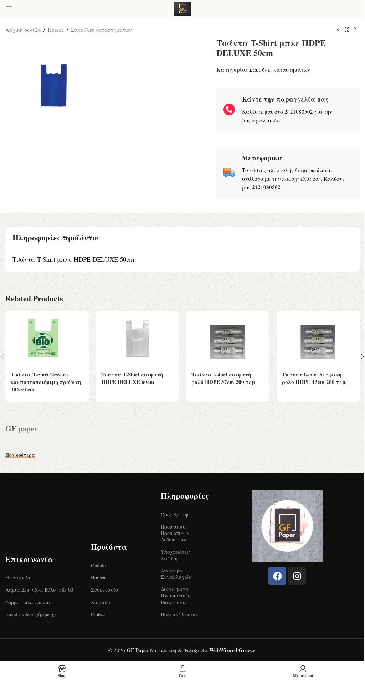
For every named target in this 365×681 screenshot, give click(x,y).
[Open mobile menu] (9, 9)
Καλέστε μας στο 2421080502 (277, 111)
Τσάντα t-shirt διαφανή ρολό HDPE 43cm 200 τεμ (314, 378)
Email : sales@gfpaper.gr (30, 614)
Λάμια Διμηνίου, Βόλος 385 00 (39, 589)
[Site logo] (182, 7)
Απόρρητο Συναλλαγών (176, 573)
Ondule (98, 565)
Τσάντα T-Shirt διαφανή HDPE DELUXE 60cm (132, 378)
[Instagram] (297, 576)
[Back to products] (347, 30)
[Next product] (355, 30)
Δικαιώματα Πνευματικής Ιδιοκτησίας (175, 595)
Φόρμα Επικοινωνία (27, 602)
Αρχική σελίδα (23, 29)
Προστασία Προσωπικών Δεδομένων (175, 533)
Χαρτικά (100, 602)
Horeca (56, 29)
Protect (98, 614)
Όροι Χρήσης (175, 514)
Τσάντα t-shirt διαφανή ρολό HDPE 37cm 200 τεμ (223, 378)
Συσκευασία (105, 589)
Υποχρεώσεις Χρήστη (176, 555)
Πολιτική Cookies (179, 614)
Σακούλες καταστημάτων (101, 29)
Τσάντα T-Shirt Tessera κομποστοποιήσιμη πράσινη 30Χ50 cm (46, 381)
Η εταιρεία (18, 577)
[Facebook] (277, 576)
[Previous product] (338, 30)
